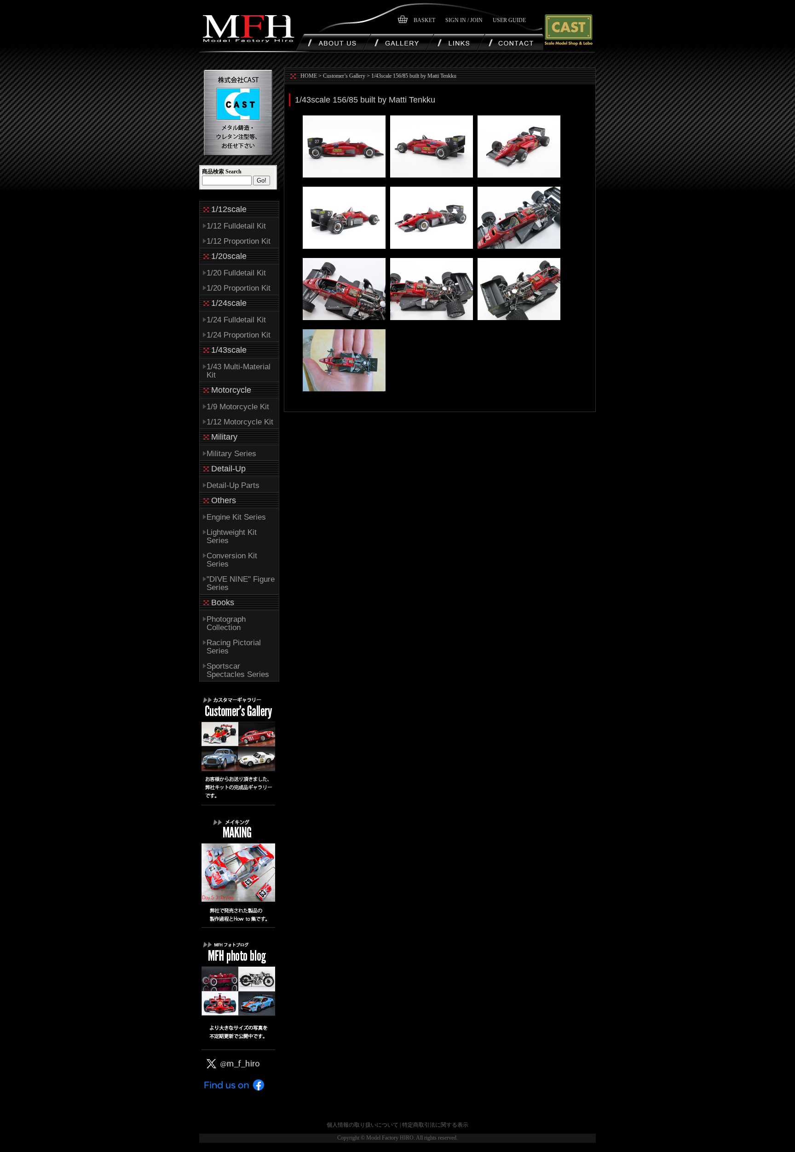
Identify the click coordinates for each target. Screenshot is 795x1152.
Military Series (231, 453)
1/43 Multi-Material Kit (239, 370)
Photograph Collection (226, 623)
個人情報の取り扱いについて (362, 1125)
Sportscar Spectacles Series (238, 670)
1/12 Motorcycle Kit (240, 422)
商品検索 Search (222, 171)
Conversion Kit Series (232, 559)
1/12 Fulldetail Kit (236, 226)
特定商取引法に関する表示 (435, 1125)
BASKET (424, 20)
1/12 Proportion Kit (239, 241)
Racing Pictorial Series (234, 646)
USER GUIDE (509, 20)
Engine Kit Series (236, 517)
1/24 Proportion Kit (239, 335)
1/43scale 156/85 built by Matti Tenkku (413, 76)
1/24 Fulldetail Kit (236, 319)
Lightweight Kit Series (232, 536)
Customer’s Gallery (344, 76)
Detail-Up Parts (233, 485)
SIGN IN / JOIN (464, 20)
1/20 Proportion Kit (239, 288)
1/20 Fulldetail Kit (236, 273)
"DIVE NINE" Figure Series (241, 583)
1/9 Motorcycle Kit (238, 406)
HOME (308, 76)
